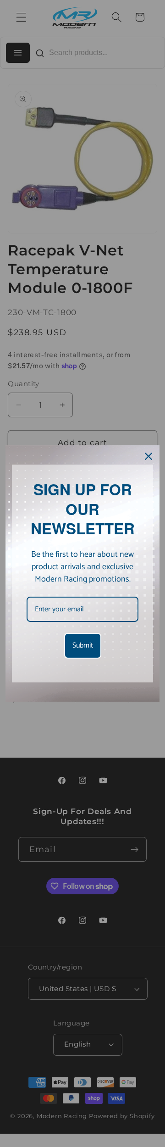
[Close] (149, 456)
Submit (82, 645)
